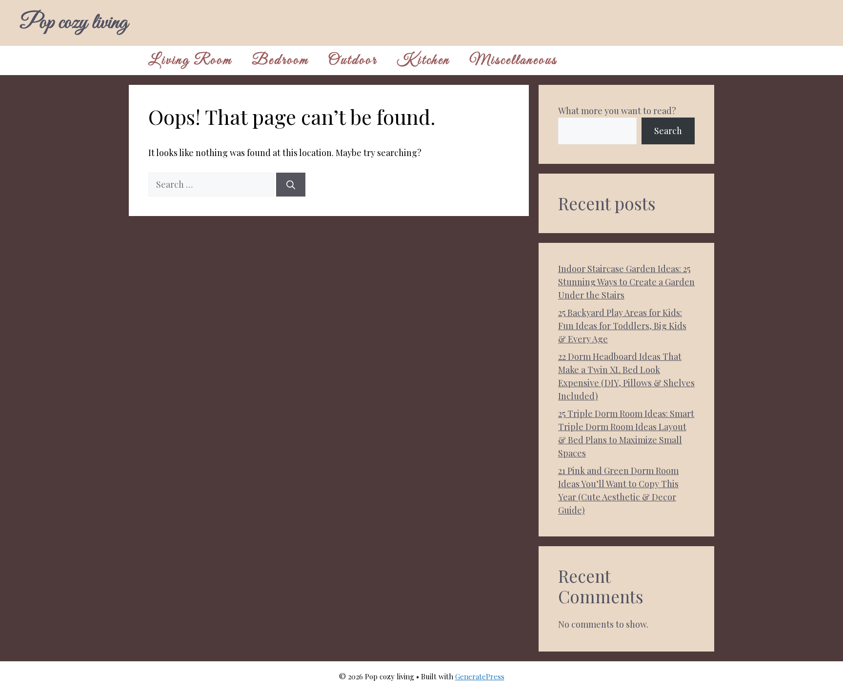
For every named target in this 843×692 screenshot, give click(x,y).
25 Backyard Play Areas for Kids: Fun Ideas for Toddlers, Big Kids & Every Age (622, 326)
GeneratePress (479, 676)
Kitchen (423, 60)
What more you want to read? (617, 111)
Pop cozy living (74, 23)
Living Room (190, 60)
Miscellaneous (513, 60)
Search (668, 131)
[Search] (290, 185)
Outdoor (352, 60)
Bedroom (280, 60)
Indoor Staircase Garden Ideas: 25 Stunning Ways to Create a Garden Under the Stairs (626, 282)
